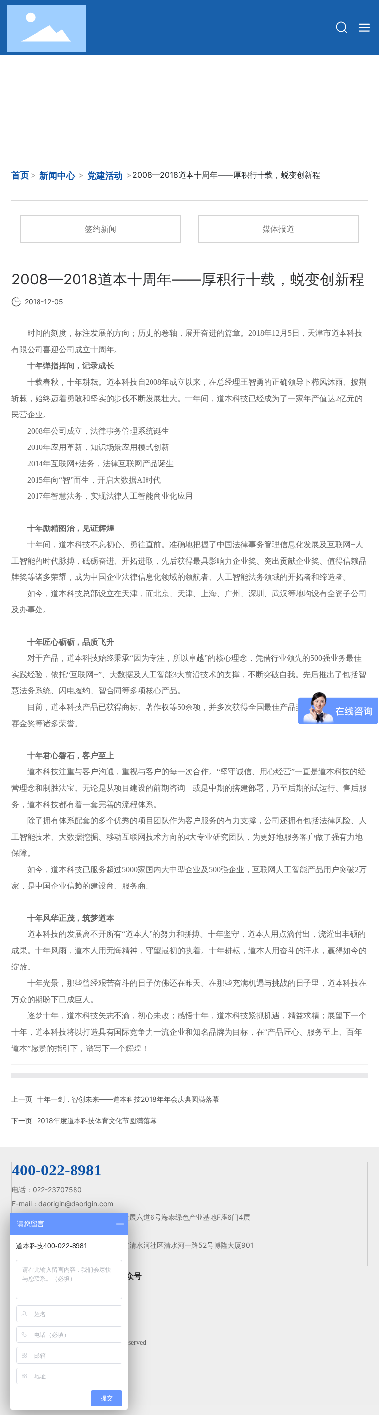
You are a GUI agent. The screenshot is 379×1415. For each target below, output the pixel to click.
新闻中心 (57, 175)
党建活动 (105, 175)
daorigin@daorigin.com (75, 1203)
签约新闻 (100, 229)
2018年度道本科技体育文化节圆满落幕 (97, 1120)
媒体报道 (278, 229)
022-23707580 (58, 1189)
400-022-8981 (57, 1170)
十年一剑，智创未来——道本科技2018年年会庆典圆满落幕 (128, 1099)
